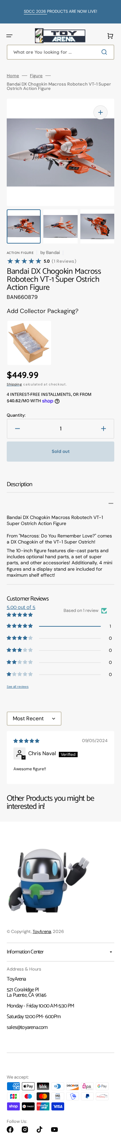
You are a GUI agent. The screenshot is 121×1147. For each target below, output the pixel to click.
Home (13, 75)
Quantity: (16, 415)
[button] (9, 36)
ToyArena (42, 931)
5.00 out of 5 (21, 607)
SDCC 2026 (35, 11)
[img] (26, 741)
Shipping (14, 384)
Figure (36, 75)
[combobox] (60, 52)
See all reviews (18, 686)
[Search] (105, 52)
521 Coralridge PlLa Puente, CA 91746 (26, 992)
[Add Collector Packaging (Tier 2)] (22, 343)
